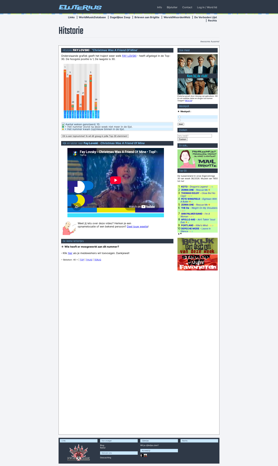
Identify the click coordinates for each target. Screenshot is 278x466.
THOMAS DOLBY (190, 193)
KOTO (184, 186)
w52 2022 (73, 114)
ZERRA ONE (187, 189)
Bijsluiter (172, 7)
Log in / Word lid (207, 7)
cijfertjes (149, 445)
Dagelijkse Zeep (120, 17)
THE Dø (185, 207)
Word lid (188, 100)
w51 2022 (70, 114)
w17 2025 (91, 114)
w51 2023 (80, 114)
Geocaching (105, 457)
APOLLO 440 (188, 219)
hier (70, 253)
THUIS (89, 259)
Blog (102, 445)
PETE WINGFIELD (190, 198)
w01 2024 (83, 114)
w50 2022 (68, 114)
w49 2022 (65, 114)
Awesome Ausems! (209, 41)
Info (159, 7)
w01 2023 (78, 114)
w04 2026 (96, 114)
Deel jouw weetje (137, 226)
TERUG (97, 259)
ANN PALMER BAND (191, 213)
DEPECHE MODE (190, 228)
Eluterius (80, 7)
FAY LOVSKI (129, 55)
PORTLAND (187, 225)
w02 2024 (86, 114)
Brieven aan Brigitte (146, 17)
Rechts (212, 20)
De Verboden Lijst (205, 17)
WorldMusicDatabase (92, 17)
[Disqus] (117, 304)
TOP (82, 259)
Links (71, 17)
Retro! (102, 447)
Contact (187, 7)
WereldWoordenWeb (177, 17)
